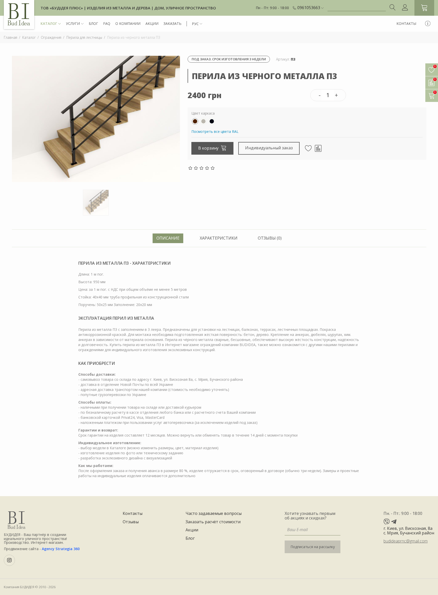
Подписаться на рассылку (312, 546)
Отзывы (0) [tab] (270, 238)
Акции (151, 23)
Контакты (406, 23)
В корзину (209, 148)
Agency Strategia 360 (61, 548)
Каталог (49, 23)
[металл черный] (212, 121)
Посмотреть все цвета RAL (215, 131)
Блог (93, 23)
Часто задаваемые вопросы (214, 513)
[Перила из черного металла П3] (96, 118)
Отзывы (131, 522)
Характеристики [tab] (219, 238)
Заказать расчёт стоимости (213, 522)
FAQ (106, 23)
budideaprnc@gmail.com (406, 541)
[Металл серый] (203, 121)
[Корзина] (424, 8)
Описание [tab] (167, 238)
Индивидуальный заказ (269, 148)
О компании (127, 23)
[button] (310, 8)
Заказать (172, 23)
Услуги (73, 23)
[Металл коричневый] (195, 121)
